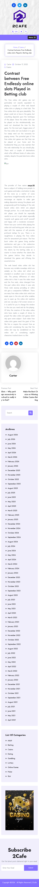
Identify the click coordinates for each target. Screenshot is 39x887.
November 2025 (14, 475)
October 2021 (13, 693)
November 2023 (14, 582)
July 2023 (11, 599)
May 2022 (12, 662)
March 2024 (12, 564)
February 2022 (13, 675)
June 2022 (12, 657)
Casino (21, 47)
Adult (10, 740)
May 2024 (12, 555)
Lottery (10, 763)
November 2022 (14, 635)
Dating (10, 754)
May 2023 (11, 608)
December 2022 (14, 631)
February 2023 (13, 622)
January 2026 (13, 466)
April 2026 (12, 452)
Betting (10, 745)
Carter (13, 375)
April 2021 (12, 720)
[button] (32, 37)
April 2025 (12, 506)
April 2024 (12, 559)
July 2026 (11, 439)
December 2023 (14, 577)
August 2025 (13, 488)
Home (15, 47)
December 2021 (14, 684)
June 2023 (12, 604)
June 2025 (12, 497)
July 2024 (11, 546)
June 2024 (12, 550)
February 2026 (13, 461)
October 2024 (13, 533)
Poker (10, 772)
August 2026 (13, 435)
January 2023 (13, 626)
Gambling (11, 758)
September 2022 (14, 644)
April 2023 (12, 613)
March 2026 (12, 457)
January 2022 (13, 680)
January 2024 (13, 573)
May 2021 (11, 715)
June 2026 (12, 444)
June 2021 (11, 711)
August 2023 (13, 595)
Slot (9, 776)
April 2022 (12, 666)
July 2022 (11, 653)
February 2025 (13, 515)
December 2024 (14, 524)
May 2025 (11, 501)
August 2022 (13, 649)
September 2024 (14, 537)
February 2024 (13, 568)
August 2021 (13, 702)
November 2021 (14, 689)
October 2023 (13, 586)
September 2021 (14, 698)
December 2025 (14, 470)
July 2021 (11, 706)
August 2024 (13, 542)
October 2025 (13, 479)
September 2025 (14, 484)
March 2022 (12, 671)
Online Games (13, 767)
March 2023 (12, 617)
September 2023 (14, 591)
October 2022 (13, 640)
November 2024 (14, 528)
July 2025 (11, 493)
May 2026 (12, 448)
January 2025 (13, 519)
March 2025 (12, 510)
